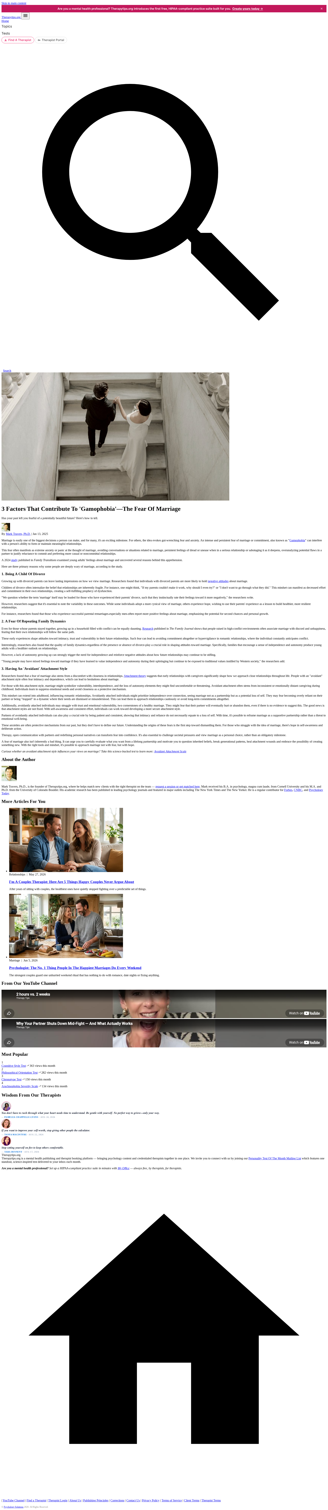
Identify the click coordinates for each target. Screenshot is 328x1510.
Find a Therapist (36, 1500)
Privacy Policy (150, 1500)
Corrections (117, 1500)
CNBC (298, 790)
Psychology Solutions (14, 1507)
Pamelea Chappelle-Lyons (21, 1117)
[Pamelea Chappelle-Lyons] (6, 1106)
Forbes (288, 790)
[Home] (164, 1497)
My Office (123, 1168)
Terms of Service (172, 1500)
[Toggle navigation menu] (25, 15)
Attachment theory (135, 675)
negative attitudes (218, 581)
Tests (6, 33)
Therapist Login (57, 1500)
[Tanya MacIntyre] (6, 1123)
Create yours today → (247, 8)
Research (147, 628)
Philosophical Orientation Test (20, 1072)
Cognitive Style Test (14, 1065)
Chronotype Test (11, 1079)
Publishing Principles (95, 1500)
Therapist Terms (211, 1500)
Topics (7, 26)
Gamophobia (297, 540)
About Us (75, 1500)
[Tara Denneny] (6, 1140)
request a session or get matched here (177, 786)
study (14, 560)
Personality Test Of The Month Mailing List (274, 1158)
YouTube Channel (13, 1500)
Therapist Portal (53, 40)
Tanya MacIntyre (15, 1134)
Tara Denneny (13, 1152)
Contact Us (133, 1500)
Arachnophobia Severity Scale (20, 1086)
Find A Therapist (19, 40)
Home (5, 21)
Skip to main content (14, 3)
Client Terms (191, 1500)
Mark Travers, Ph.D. (18, 533)
